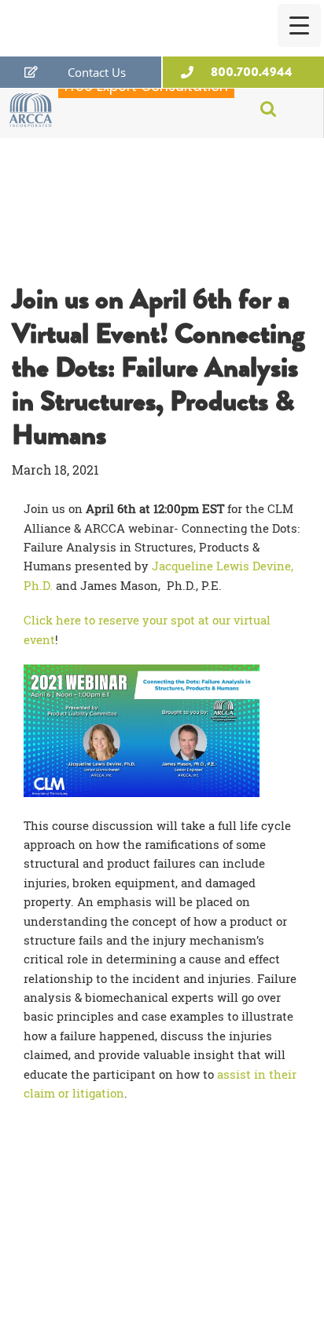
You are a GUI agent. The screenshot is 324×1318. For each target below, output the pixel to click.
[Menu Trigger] (299, 25)
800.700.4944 (252, 72)
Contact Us (97, 72)
